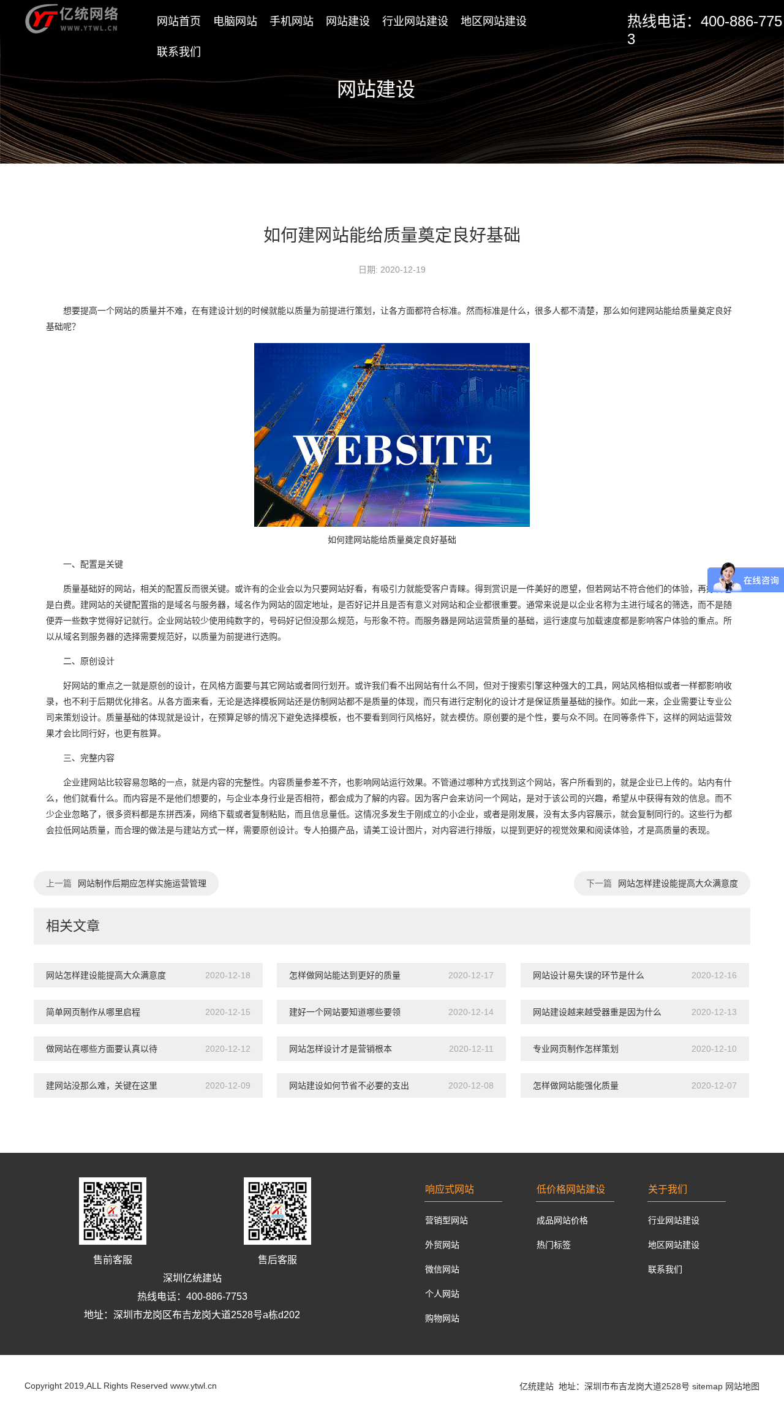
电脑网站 (235, 21)
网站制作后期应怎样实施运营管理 (142, 883)
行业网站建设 (415, 21)
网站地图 (742, 1386)
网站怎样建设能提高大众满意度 (678, 883)
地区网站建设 (494, 21)
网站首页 (179, 21)
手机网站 (292, 21)
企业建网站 (84, 782)
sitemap (707, 1386)
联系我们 (179, 52)
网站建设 (348, 21)
